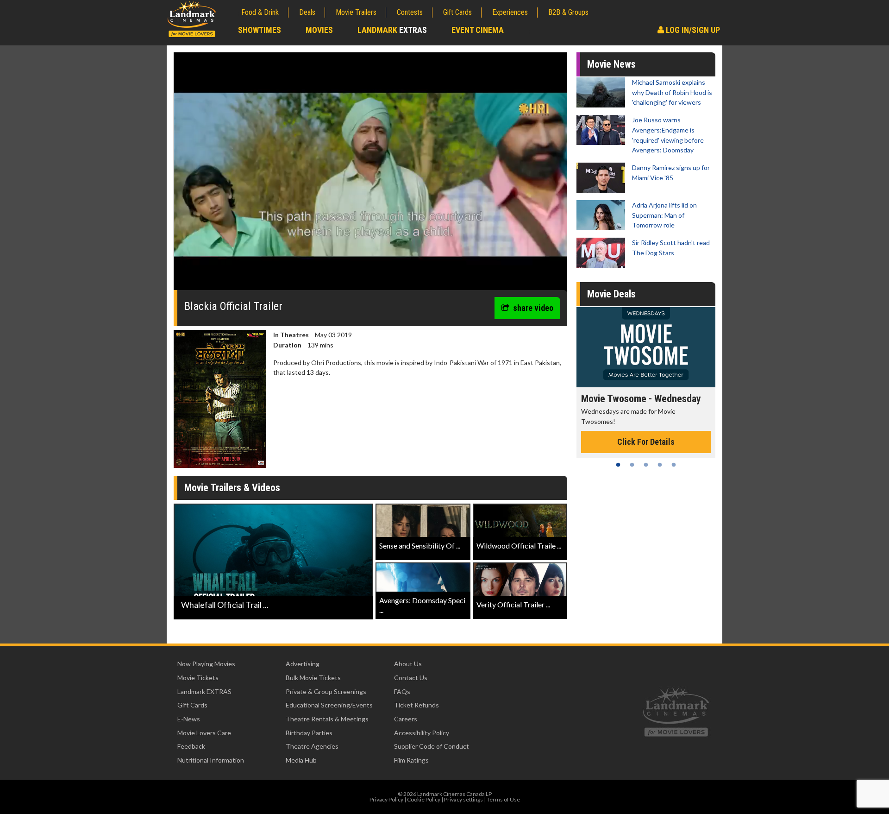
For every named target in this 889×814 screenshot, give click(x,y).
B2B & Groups (568, 12)
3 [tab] (646, 464)
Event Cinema (477, 30)
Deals (307, 12)
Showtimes (259, 30)
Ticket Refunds (416, 705)
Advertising (302, 664)
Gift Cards (457, 12)
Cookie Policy (423, 799)
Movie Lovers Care (204, 733)
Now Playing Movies (206, 664)
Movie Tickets (198, 677)
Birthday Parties (309, 733)
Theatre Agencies (312, 746)
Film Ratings (411, 760)
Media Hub (301, 760)
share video (533, 308)
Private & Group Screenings (326, 691)
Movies (319, 30)
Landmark (392, 30)
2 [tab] (632, 464)
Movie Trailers (356, 12)
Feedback (191, 746)
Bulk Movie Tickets (313, 677)
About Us (408, 664)
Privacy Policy (386, 799)
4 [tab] (659, 464)
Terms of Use (503, 799)
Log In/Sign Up (692, 30)
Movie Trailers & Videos (232, 487)
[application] (370, 174)
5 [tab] (673, 464)
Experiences (510, 12)
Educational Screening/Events (329, 705)
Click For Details (646, 432)
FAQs (402, 691)
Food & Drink (260, 12)
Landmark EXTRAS (204, 691)
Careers (405, 719)
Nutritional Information (210, 760)
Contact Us (410, 677)
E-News (188, 719)
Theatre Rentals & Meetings (327, 719)
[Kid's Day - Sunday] (645, 347)
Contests (410, 12)
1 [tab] (618, 464)
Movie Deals (611, 294)
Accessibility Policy (421, 733)
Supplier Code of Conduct (431, 746)
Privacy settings (463, 799)
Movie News (611, 64)
